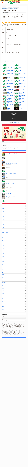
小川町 (14, 240)
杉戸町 (14, 264)
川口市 (14, 245)
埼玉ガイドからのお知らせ (14, 232)
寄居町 (14, 237)
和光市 (14, 229)
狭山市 (14, 280)
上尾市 (14, 213)
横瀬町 (14, 272)
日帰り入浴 (12, 8)
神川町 (14, 288)
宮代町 (14, 235)
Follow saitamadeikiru (16, 122)
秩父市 (14, 290)
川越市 (14, 248)
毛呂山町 (14, 274)
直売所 (15, 8)
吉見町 (14, 227)
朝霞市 (14, 261)
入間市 (14, 219)
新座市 (14, 256)
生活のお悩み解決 (14, 282)
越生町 (14, 301)
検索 (14, 337)
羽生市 (14, 293)
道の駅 (17, 8)
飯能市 (14, 306)
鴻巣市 (14, 309)
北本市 (14, 224)
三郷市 (14, 211)
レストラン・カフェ (8, 8)
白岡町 (14, 285)
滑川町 (14, 277)
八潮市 (14, 221)
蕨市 (14, 298)
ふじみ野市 (14, 208)
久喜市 (14, 216)
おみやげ (4, 8)
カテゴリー (3, 319)
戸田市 (14, 253)
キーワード (3, 141)
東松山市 (14, 266)
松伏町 (14, 269)
